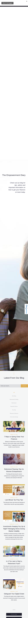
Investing (14, 396)
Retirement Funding (14, 399)
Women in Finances (14, 413)
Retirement (14, 403)
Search (24, 385)
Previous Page (14, 614)
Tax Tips (14, 410)
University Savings (14, 417)
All (14, 392)
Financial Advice (14, 406)
